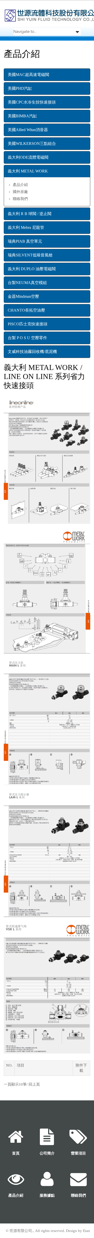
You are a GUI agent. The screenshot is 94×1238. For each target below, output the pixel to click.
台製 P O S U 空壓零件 (27, 338)
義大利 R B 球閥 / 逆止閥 (29, 214)
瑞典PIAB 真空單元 (25, 241)
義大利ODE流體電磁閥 (28, 157)
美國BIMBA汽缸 (22, 116)
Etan (86, 1231)
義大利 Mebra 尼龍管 (26, 227)
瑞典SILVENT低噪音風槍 (30, 255)
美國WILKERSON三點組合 (32, 143)
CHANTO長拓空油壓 (26, 310)
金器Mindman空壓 (23, 296)
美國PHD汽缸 (20, 88)
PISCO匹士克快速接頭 (27, 324)
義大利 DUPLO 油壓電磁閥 (32, 269)
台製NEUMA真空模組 (27, 282)
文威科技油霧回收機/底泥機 (32, 351)
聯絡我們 (20, 199)
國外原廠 (20, 192)
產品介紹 (20, 185)
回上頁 (34, 1084)
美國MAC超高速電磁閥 (28, 74)
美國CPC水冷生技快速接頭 (32, 102)
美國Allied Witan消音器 (28, 130)
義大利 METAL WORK (28, 171)
